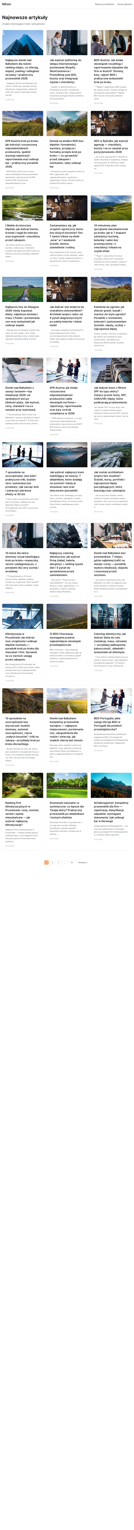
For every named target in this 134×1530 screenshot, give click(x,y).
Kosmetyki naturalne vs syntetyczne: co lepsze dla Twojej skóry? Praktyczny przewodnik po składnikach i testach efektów (67, 810)
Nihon (6, 4)
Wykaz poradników (104, 4)
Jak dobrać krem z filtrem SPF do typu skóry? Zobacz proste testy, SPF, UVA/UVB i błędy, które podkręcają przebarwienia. (111, 395)
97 (72, 862)
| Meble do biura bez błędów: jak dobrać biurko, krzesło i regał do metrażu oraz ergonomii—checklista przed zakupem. (22, 233)
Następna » (83, 862)
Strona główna (124, 4)
